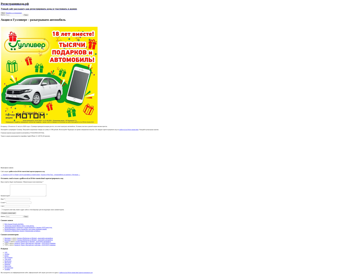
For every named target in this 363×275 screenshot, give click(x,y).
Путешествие (9, 267)
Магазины (8, 262)
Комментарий (5, 196)
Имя (3, 199)
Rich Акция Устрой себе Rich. (14, 224)
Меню (3, 13)
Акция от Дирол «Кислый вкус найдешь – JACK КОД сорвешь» (35, 243)
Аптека (7, 254)
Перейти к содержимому (14, 13)
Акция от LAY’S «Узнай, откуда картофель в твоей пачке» (20, 174)
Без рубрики (8, 257)
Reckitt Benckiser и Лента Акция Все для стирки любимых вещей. (26, 229)
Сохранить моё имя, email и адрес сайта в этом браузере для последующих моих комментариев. (33, 209)
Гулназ (7, 241)
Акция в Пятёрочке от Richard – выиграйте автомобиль (35, 238)
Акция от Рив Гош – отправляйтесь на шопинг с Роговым (60, 174)
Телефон (7, 269)
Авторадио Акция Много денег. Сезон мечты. (19, 226)
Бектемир (8, 238)
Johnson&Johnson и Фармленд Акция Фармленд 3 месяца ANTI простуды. (28, 227)
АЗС (6, 252)
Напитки (7, 264)
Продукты (8, 266)
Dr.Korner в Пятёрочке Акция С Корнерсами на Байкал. (22, 231)
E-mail (3, 202)
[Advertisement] (181, 151)
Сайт (2, 206)
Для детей (8, 259)
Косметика (8, 261)
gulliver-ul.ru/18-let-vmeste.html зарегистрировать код (76, 272)
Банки (7, 256)
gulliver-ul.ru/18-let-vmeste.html (128, 129)
